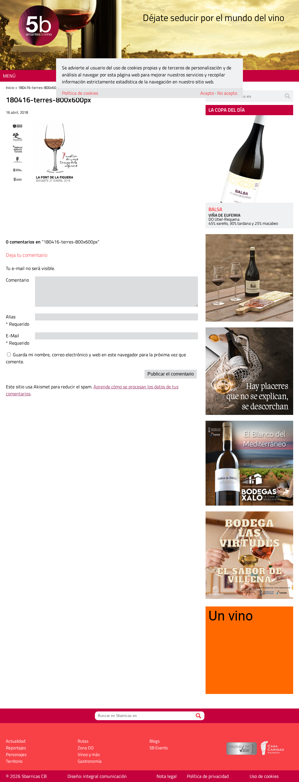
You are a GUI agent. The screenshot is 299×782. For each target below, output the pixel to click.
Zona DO (86, 747)
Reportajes (16, 747)
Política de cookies (80, 93)
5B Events (159, 747)
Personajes (16, 754)
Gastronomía (90, 761)
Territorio (14, 761)
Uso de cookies (264, 776)
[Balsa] (249, 159)
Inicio (10, 87)
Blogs (155, 741)
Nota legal (167, 776)
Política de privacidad (208, 776)
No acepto (227, 93)
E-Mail (12, 335)
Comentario (17, 279)
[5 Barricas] (39, 26)
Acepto (207, 93)
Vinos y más (89, 754)
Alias (10, 316)
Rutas (83, 741)
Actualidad (15, 741)
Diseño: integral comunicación (97, 776)
